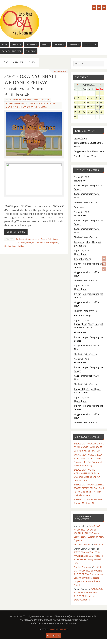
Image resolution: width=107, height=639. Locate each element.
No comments (60, 71)
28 (93, 112)
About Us (98, 544)
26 (84, 112)
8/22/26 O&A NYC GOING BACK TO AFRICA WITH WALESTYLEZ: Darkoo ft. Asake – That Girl (89, 447)
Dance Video (20, 242)
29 (97, 112)
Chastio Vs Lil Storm (49, 239)
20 (89, 107)
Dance (32, 103)
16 (102, 102)
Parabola (53, 629)
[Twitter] (104, 264)
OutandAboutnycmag (20, 99)
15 (97, 102)
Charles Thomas (82, 567)
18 (80, 107)
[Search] (101, 64)
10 (76, 102)
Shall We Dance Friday (28, 107)
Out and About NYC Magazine (45, 242)
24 (76, 112)
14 (93, 102)
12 (84, 102)
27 (89, 112)
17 (76, 107)
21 (93, 107)
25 (80, 112)
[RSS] (104, 269)
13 (89, 102)
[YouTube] (104, 258)
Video (44, 107)
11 (80, 102)
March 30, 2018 (41, 99)
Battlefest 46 (21, 239)
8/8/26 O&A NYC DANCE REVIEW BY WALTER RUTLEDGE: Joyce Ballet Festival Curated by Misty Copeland (89, 533)
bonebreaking (34, 239)
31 (76, 116)
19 (84, 107)
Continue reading (16, 232)
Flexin (28, 242)
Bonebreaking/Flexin (17, 103)
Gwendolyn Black (82, 544)
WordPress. (63, 629)
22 (97, 107)
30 (102, 112)
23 (102, 107)
